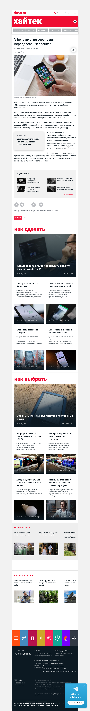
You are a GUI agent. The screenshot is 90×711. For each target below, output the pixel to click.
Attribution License (30, 97)
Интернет (42, 30)
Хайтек (28, 21)
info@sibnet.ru (19, 685)
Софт (77, 30)
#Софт (26, 218)
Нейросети (54, 30)
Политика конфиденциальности (54, 668)
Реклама (37, 651)
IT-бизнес (19, 30)
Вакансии (38, 661)
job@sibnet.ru (38, 667)
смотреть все (67, 194)
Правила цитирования (51, 661)
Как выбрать (30, 379)
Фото (15, 97)
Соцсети (67, 30)
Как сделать (29, 229)
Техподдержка (61, 651)
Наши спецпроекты (22, 654)
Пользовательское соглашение (54, 666)
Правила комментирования (53, 663)
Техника (30, 30)
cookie (52, 703)
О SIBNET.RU (19, 651)
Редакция (18, 680)
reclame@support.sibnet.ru (43, 656)
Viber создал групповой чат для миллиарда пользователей (28, 142)
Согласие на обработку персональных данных (59, 671)
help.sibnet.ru (59, 656)
